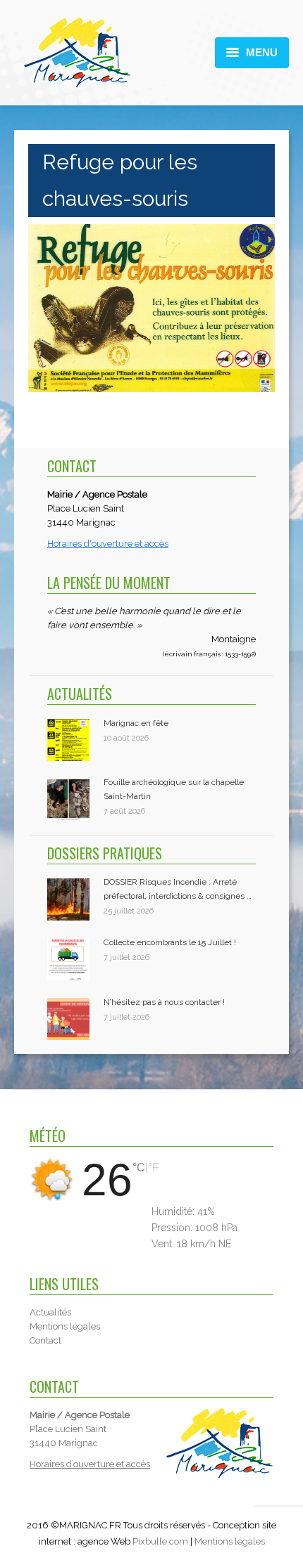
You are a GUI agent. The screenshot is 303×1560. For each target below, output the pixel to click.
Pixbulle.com (160, 1541)
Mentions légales (229, 1541)
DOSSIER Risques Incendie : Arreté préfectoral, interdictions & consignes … (178, 889)
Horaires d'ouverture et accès (107, 543)
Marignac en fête (136, 723)
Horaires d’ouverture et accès (90, 1464)
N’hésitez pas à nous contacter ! (164, 1002)
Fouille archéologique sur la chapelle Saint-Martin (174, 789)
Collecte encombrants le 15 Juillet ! (170, 942)
